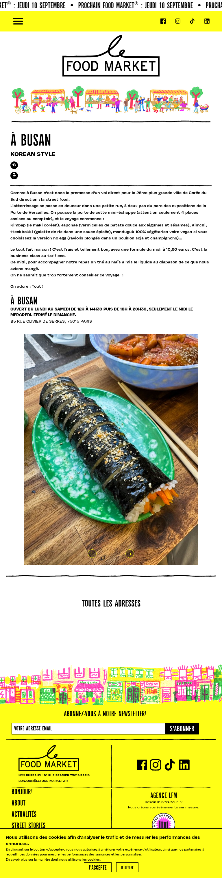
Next (129, 553)
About (18, 803)
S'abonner (182, 729)
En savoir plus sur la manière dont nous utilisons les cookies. (53, 860)
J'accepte (98, 868)
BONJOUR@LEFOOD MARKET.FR (43, 781)
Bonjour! (22, 792)
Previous (92, 553)
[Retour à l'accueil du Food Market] (111, 21)
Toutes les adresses (111, 604)
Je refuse (127, 868)
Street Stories (28, 826)
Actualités (24, 815)
